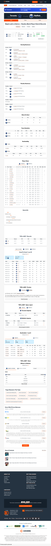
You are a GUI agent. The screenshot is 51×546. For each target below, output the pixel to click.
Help (10, 518)
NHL (5, 5)
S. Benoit (11, 168)
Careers (6, 478)
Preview (28, 26)
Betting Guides (31, 474)
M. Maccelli (11, 192)
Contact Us (6, 476)
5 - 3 (18, 267)
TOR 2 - (19, 347)
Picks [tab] (25, 20)
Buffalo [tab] (30, 163)
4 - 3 (18, 277)
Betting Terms (24, 254)
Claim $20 (44, 9)
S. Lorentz (11, 172)
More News (44, 450)
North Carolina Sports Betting (11, 395)
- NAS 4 (19, 353)
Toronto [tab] (23, 163)
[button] (25, 299)
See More (25, 445)
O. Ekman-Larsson (12, 202)
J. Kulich (15, 55)
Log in (41, 1)
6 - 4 (18, 275)
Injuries (33, 26)
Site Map (6, 518)
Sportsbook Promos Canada (35, 398)
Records (23, 26)
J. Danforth (7, 322)
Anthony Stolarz (21, 34)
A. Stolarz (7, 148)
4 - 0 (18, 263)
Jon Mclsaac (8, 216)
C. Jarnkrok (16, 96)
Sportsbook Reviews (31, 476)
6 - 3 (18, 265)
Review (44, 411)
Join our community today (25, 506)
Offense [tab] (11, 368)
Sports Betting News (31, 478)
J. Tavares (11, 200)
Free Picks (20, 5)
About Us (7, 474)
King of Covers (7, 493)
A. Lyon (6, 155)
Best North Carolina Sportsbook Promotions (14, 401)
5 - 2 (18, 281)
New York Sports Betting (33, 392)
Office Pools (7, 495)
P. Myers (11, 186)
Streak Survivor (7, 492)
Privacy (13, 518)
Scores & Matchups (13, 5)
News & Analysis (39, 5)
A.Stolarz (7, 347)
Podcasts (28, 479)
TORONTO (23, 307)
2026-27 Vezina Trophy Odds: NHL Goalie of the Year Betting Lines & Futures (22, 457)
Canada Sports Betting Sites (11, 392)
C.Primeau (7, 353)
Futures (33, 5)
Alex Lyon (19, 35)
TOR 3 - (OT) (20, 349)
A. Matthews (11, 182)
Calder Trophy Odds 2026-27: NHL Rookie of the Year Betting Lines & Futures (23, 462)
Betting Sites (30, 482)
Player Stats (20, 38)
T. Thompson (16, 64)
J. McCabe (11, 176)
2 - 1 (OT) (19, 271)
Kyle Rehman (13, 216)
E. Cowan (11, 188)
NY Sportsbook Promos (32, 395)
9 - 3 (18, 273)
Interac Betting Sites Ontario (23, 398)
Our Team (6, 479)
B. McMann (11, 194)
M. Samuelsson (16, 49)
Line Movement (41, 38)
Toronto (13, 15)
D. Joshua (15, 73)
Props (29, 5)
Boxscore (18, 26)
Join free (35, 1)
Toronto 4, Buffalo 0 (21, 293)
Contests (7, 489)
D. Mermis (11, 184)
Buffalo (37, 15)
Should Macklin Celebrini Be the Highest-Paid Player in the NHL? (20, 452)
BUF (8, 243)
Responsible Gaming (31, 481)
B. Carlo (10, 180)
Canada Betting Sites (31, 485)
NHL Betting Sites (22, 395)
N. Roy (10, 190)
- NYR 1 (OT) (20, 351)
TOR (8, 241)
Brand (5, 481)
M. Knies (10, 178)
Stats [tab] (11, 20)
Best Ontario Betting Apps (10, 398)
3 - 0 (18, 269)
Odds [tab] (40, 20)
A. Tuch (15, 77)
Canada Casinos (30, 486)
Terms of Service (18, 518)
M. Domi (15, 93)
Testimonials (7, 482)
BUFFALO (30, 307)
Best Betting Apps (30, 488)
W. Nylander (16, 52)
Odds (25, 5)
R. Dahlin (15, 88)
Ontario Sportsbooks (22, 392)
